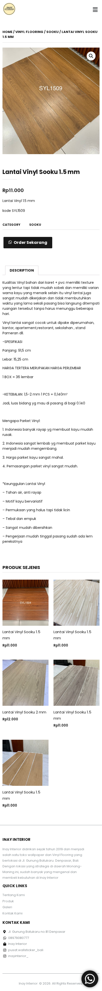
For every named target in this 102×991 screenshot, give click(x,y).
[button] (95, 9)
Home (7, 31)
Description (22, 270)
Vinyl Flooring (29, 31)
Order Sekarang (30, 242)
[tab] (21, 270)
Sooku (52, 31)
